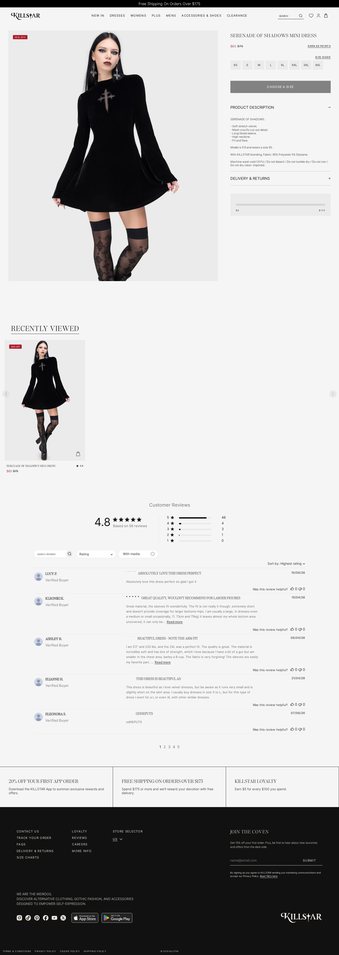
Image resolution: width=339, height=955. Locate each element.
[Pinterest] (37, 918)
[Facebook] (45, 918)
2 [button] (165, 747)
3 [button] (169, 747)
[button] (196, 518)
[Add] (78, 453)
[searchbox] (49, 553)
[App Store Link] (84, 918)
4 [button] (174, 747)
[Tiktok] (28, 918)
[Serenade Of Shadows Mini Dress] (45, 400)
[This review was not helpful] (300, 588)
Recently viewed (45, 328)
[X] (63, 918)
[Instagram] (19, 918)
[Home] (26, 15)
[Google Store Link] (116, 918)
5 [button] (178, 747)
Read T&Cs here (268, 876)
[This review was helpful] (292, 588)
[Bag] (326, 15)
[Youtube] (54, 918)
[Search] (300, 16)
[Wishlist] (311, 16)
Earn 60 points (319, 46)
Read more (175, 622)
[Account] (318, 15)
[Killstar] (301, 918)
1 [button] (160, 747)
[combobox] (285, 563)
